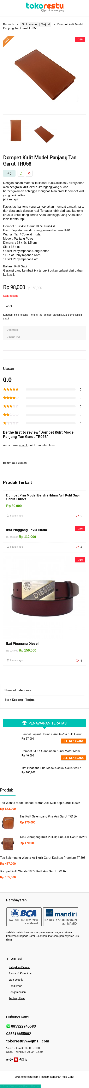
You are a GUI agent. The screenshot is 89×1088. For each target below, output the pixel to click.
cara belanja (16, 979)
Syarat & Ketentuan (20, 973)
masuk (23, 445)
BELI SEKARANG (73, 741)
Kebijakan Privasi (19, 967)
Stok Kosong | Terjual (36, 24)
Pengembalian (17, 992)
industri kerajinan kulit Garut (57, 1076)
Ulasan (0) (13, 336)
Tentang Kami (17, 998)
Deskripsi (12, 329)
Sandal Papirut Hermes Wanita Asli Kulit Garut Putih (55, 734)
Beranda (8, 24)
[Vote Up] (21, 173)
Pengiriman (15, 985)
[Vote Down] (29, 173)
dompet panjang (53, 314)
